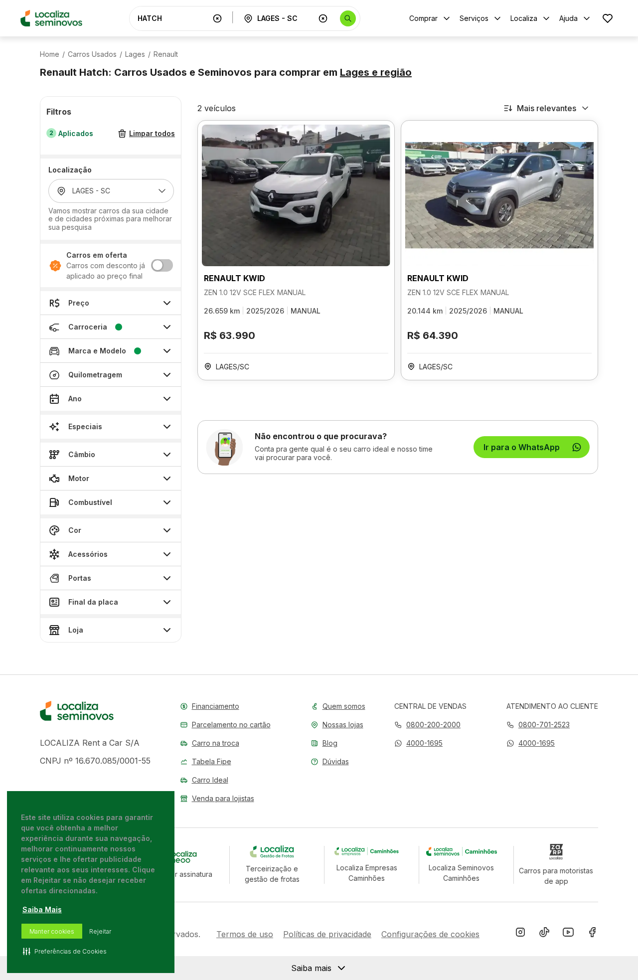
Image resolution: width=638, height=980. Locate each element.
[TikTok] (544, 934)
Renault (166, 54)
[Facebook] (592, 934)
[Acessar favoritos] (608, 18)
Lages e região (376, 72)
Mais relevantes (546, 108)
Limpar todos (152, 134)
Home (49, 54)
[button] (418, 743)
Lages (135, 54)
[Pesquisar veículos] (348, 18)
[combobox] (173, 18)
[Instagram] (520, 934)
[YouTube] (568, 934)
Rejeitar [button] (100, 931)
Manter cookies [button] (51, 931)
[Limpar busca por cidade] (323, 18)
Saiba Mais (42, 909)
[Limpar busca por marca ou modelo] (217, 18)
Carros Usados (92, 54)
